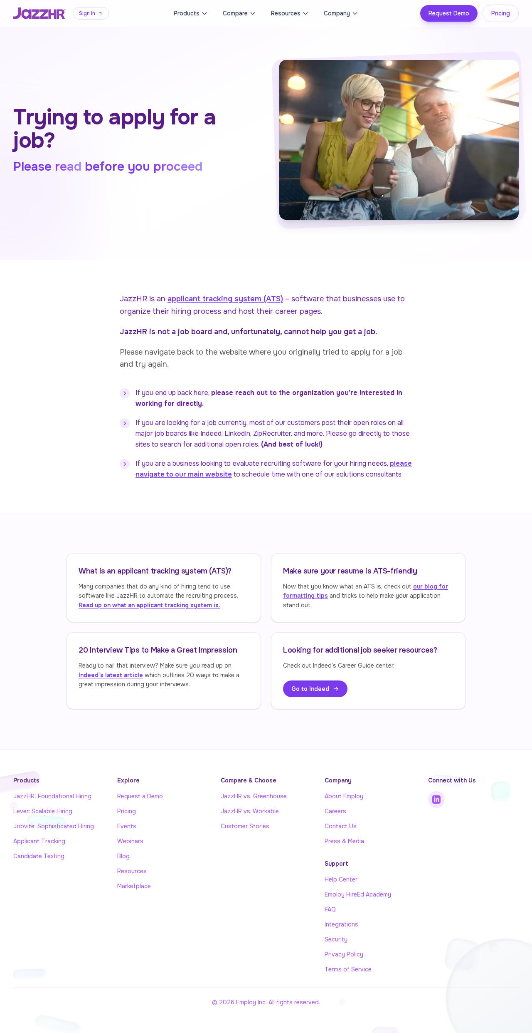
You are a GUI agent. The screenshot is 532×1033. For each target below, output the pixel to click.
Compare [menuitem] (235, 13)
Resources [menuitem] (285, 13)
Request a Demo (140, 796)
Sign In (87, 13)
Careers (335, 811)
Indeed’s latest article (111, 675)
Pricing (500, 13)
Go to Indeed (310, 689)
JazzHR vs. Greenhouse (254, 796)
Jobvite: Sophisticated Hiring (53, 826)
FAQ (330, 909)
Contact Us (341, 826)
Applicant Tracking (39, 841)
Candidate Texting (38, 856)
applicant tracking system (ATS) (225, 298)
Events (126, 826)
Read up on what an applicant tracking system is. (149, 605)
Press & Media (344, 841)
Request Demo (449, 13)
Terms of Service (348, 969)
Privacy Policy (344, 954)
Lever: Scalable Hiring (42, 811)
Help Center (341, 879)
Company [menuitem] (337, 13)
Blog (123, 856)
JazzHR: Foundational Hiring (52, 796)
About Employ (344, 796)
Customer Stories (245, 826)
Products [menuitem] (187, 13)
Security (336, 939)
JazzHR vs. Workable (250, 811)
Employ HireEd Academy (358, 894)
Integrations (341, 924)
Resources (132, 871)
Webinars (130, 841)
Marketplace (134, 886)
